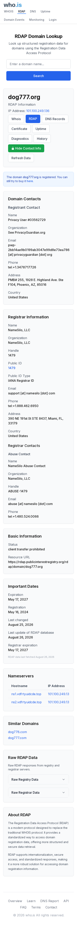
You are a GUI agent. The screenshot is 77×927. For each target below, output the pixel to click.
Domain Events (14, 19)
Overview (15, 901)
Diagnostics (20, 139)
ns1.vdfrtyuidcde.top (26, 694)
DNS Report (49, 901)
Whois (16, 119)
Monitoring (36, 19)
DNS (33, 11)
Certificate (19, 129)
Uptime (45, 11)
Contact (51, 907)
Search (38, 76)
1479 (11, 368)
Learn (31, 901)
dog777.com (17, 738)
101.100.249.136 (37, 111)
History (42, 139)
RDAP (21, 11)
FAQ (23, 907)
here (30, 181)
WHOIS (8, 11)
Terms (36, 907)
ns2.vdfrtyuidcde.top (26, 702)
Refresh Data (21, 158)
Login (53, 19)
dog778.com (17, 732)
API (66, 901)
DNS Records (55, 119)
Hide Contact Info (28, 148)
